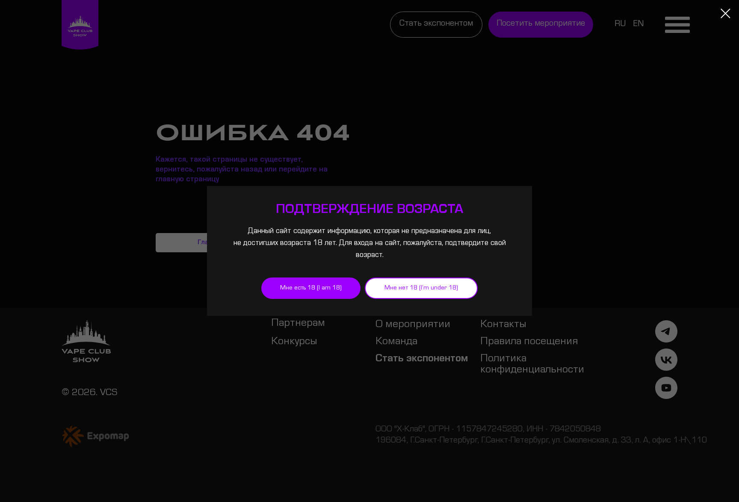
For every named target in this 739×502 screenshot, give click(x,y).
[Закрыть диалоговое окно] (725, 13)
